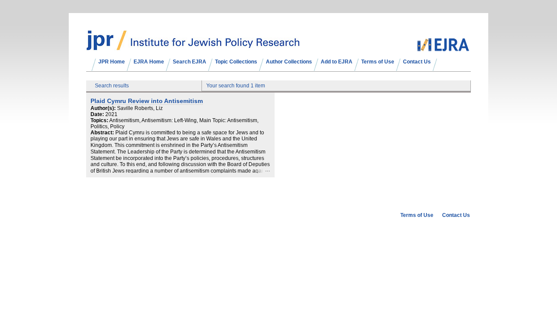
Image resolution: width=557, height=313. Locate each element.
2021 (111, 114)
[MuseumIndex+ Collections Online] (193, 46)
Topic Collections (236, 62)
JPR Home (111, 62)
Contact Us (417, 62)
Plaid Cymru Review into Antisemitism (147, 101)
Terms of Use (377, 62)
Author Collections (289, 62)
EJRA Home (149, 62)
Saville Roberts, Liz (140, 108)
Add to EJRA (336, 62)
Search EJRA (189, 62)
